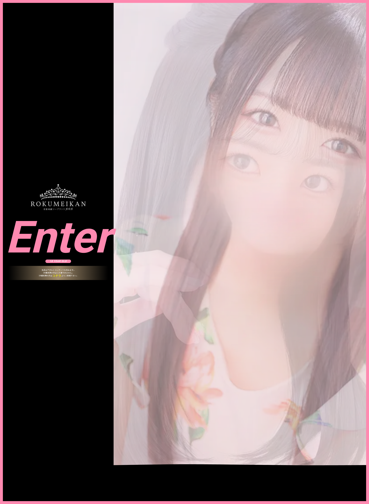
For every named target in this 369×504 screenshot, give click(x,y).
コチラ (56, 275)
